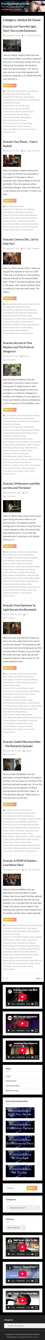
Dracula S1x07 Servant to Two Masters (18, 427)
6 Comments (11, 754)
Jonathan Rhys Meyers (12, 112)
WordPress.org (12, 1090)
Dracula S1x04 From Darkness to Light (18, 688)
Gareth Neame (8, 218)
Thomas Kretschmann (27, 129)
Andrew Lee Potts (13, 810)
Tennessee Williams (10, 129)
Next (38, 978)
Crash (18, 682)
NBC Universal (8, 120)
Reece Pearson (9, 330)
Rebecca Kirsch (9, 459)
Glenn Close (7, 694)
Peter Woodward (9, 456)
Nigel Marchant (33, 325)
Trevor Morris (29, 471)
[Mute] (32, 1004)
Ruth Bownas (25, 126)
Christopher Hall (9, 100)
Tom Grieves (8, 471)
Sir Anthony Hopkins (29, 227)
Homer (34, 433)
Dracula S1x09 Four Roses (13, 215)
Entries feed (11, 1081)
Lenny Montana (9, 706)
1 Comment (35, 151)
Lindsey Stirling (9, 445)
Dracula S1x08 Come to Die (21, 316)
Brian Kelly (26, 94)
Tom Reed (7, 966)
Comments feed (12, 1086)
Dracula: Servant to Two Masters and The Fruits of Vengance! (18, 347)
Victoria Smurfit (9, 132)
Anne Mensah (32, 91)
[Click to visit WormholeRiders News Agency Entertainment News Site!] (20, 1147)
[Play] (9, 1004)
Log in (8, 1076)
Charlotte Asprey (9, 819)
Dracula (17, 103)
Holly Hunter (30, 694)
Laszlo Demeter (21, 442)
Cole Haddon (21, 100)
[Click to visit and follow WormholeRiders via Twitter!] (20, 1176)
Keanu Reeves (20, 703)
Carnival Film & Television (13, 97)
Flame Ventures (9, 109)
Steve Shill (24, 465)
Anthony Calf (34, 304)
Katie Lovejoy (27, 439)
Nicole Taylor (19, 448)
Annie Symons (22, 304)
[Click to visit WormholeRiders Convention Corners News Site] (20, 1132)
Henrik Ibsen (26, 433)
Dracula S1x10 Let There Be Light (16, 106)
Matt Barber (7, 952)
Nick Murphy (8, 448)
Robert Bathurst (22, 330)
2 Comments (36, 35)
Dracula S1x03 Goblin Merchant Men (24, 825)
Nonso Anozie (20, 120)
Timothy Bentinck (28, 468)
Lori (25, 35)
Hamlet (6, 433)
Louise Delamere (9, 114)
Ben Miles (6, 94)
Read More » (10, 85)
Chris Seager (29, 97)
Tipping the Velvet (25, 726)
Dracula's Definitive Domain (15, 3)
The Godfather (34, 465)
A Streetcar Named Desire (16, 91)
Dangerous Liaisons (28, 682)
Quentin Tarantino (24, 456)
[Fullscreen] (36, 1004)
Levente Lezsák (34, 442)
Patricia (26, 356)
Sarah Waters (25, 462)
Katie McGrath (27, 112)
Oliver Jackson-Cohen (11, 123)
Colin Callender (33, 100)
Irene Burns (31, 218)
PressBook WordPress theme (27, 1337)
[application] (22, 996)
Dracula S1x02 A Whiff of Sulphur (16, 937)
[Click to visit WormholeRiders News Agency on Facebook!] (20, 1162)
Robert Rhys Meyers (11, 126)
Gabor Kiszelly (21, 430)
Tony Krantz (18, 471)
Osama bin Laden (10, 453)
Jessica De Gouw (22, 109)
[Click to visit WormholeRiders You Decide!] (20, 1117)
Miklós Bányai (25, 117)
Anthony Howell (21, 813)
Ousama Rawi (26, 123)
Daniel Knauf (8, 103)
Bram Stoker (16, 94)
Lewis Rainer (21, 949)
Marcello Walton (23, 114)
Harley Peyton (20, 218)
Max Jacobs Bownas (11, 117)
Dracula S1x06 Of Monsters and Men (17, 563)
